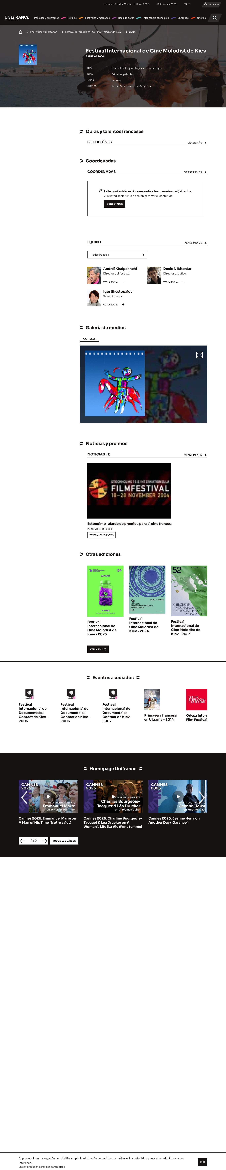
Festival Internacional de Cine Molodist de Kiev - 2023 (185, 628)
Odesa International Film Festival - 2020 (203, 718)
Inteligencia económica (156, 17)
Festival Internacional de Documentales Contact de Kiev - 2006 (75, 712)
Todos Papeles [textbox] (100, 254)
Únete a (201, 17)
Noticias (72, 17)
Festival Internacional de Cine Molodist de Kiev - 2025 (101, 628)
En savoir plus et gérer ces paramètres (42, 1166)
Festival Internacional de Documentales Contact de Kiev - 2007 (117, 712)
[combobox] (117, 254)
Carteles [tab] (89, 338)
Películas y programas (46, 17)
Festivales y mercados (97, 17)
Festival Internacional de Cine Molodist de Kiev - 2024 (143, 625)
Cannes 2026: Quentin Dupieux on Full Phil (177, 820)
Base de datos (126, 17)
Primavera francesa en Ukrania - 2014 (160, 717)
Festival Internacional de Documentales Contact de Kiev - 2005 (33, 712)
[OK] (202, 1162)
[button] (199, 355)
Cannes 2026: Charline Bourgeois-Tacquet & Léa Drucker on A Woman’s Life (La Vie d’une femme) (48, 822)
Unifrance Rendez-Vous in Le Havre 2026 (126, 4)
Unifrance (183, 17)
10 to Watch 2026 (166, 4)
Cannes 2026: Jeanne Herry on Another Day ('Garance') (109, 820)
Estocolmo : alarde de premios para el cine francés (129, 524)
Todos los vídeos (64, 840)
